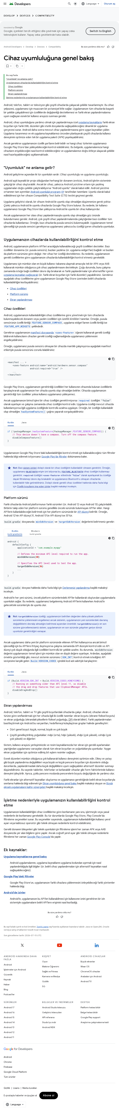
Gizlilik (45, 981)
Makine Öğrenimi (50, 966)
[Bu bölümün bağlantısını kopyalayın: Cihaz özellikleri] (28, 309)
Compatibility (45, 15)
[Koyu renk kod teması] (109, 359)
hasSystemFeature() (33, 411)
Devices (25, 15)
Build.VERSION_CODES (43, 661)
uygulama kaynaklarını (90, 122)
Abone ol (48, 1095)
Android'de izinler (15, 892)
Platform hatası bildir (90, 1007)
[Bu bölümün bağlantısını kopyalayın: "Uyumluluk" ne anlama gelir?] (58, 168)
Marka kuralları (29, 1088)
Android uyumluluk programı (46, 191)
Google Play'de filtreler (54, 456)
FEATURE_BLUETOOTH (72, 471)
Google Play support (90, 1017)
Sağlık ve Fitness (50, 971)
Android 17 (9, 1007)
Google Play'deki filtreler (19, 876)
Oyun (45, 961)
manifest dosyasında (42, 332)
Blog (6, 989)
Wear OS (85, 966)
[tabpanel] (59, 436)
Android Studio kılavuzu (54, 1007)
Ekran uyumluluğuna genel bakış (60, 783)
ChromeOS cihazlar (90, 971)
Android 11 (9, 1037)
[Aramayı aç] (69, 4)
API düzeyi (83, 511)
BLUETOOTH (32, 471)
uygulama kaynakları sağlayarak (21, 275)
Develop (9, 15)
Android (8, 964)
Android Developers (13, 46)
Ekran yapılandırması (21, 299)
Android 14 (9, 1022)
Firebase (8, 1067)
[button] (15, 532)
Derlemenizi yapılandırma (76, 587)
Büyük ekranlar (88, 961)
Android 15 (9, 1017)
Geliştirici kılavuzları (52, 1012)
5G (43, 986)
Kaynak (7, 979)
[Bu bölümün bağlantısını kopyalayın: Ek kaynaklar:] (30, 850)
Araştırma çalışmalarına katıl (95, 1022)
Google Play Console (38, 836)
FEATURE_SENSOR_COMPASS (47, 322)
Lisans (16, 1088)
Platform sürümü (19, 294)
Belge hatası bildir (89, 1012)
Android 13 (9, 1027)
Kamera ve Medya (51, 976)
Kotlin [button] (11, 422)
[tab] (11, 422)
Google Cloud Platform (15, 1072)
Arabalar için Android (91, 976)
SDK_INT (67, 657)
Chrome (8, 1062)
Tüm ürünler (9, 1076)
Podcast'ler (9, 994)
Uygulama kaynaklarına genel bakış (25, 856)
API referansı (48, 1017)
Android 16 (9, 1012)
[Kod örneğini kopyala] (113, 359)
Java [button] (23, 422)
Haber (7, 984)
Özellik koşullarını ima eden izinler (34, 486)
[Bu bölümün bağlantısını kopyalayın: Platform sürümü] (31, 498)
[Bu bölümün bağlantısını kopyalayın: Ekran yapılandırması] (35, 706)
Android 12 (9, 1032)
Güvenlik (8, 974)
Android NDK (48, 1027)
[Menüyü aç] (5, 3)
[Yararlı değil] (113, 46)
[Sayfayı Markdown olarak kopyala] (17, 66)
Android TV (86, 981)
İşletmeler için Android (15, 969)
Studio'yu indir (49, 1022)
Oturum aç (109, 3)
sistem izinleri (30, 468)
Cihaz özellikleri (18, 288)
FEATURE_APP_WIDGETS (17, 326)
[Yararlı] (108, 46)
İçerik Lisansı (42, 926)
